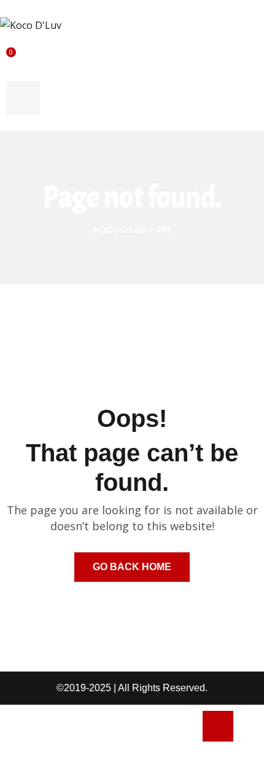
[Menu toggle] (23, 98)
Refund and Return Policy (62, 732)
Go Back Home (132, 567)
